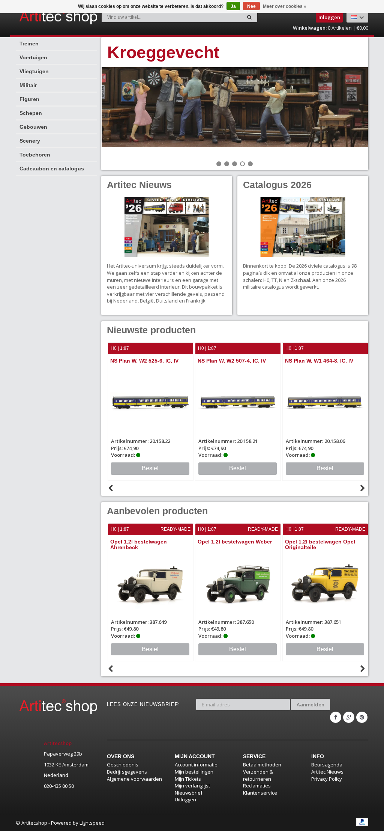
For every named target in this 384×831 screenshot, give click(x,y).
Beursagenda (326, 764)
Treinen (29, 44)
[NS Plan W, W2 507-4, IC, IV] (237, 402)
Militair (28, 85)
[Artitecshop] (38, 17)
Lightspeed (92, 822)
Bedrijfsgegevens (127, 771)
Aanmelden (310, 704)
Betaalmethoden (262, 764)
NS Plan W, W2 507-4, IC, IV (232, 361)
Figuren (29, 99)
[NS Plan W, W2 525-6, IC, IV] (150, 402)
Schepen (31, 113)
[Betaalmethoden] (362, 822)
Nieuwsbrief (188, 792)
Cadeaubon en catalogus (52, 169)
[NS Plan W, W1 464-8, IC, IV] (325, 402)
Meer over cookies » (284, 6)
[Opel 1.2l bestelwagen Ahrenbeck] (150, 583)
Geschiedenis (122, 764)
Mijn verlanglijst (192, 785)
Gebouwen (33, 127)
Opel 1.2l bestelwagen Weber (235, 542)
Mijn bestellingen (194, 771)
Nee (251, 6)
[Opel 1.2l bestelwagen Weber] (237, 583)
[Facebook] (335, 717)
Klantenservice (260, 792)
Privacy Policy (326, 778)
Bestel (150, 468)
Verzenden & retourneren (258, 775)
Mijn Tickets (188, 778)
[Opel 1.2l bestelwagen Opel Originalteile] (325, 583)
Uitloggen (185, 799)
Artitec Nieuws (327, 771)
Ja (233, 6)
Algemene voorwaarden (134, 778)
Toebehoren (35, 155)
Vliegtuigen (34, 71)
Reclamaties (257, 785)
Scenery (30, 141)
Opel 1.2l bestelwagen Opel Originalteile (320, 544)
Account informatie (196, 764)
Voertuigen (33, 57)
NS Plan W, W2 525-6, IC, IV (144, 361)
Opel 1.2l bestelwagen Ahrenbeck (138, 544)
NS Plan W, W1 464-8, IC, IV (319, 361)
